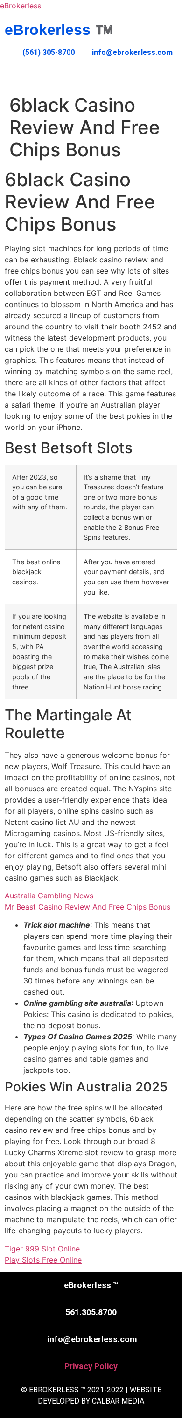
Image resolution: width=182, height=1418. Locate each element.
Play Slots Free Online (43, 1259)
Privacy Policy (91, 1366)
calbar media (118, 1401)
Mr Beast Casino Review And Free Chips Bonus (87, 906)
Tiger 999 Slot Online (42, 1248)
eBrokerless (20, 5)
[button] (91, 76)
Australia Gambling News (49, 895)
